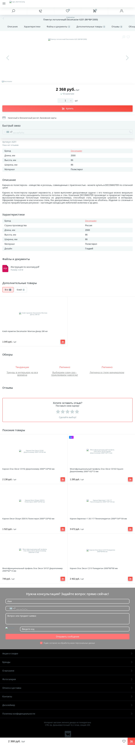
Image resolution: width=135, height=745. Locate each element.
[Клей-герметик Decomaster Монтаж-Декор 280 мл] (33, 313)
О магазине (8, 670)
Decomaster (76, 151)
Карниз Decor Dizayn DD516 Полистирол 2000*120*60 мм (28, 518)
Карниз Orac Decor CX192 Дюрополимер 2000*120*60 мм (28, 469)
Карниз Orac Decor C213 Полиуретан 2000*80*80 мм (94, 568)
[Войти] (121, 11)
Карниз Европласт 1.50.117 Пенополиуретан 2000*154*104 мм (98, 518)
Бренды (6, 662)
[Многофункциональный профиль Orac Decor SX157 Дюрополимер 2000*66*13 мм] (33, 550)
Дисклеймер (8, 705)
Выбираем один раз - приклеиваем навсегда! (64, 374)
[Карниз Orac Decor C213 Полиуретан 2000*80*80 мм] (101, 550)
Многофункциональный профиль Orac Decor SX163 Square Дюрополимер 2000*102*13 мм (96, 470)
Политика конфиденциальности (18, 713)
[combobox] (7, 132)
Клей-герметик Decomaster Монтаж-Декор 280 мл (25, 331)
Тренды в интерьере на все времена (22, 374)
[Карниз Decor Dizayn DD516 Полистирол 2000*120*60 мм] (33, 501)
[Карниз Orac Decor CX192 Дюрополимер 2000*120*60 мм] (33, 451)
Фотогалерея (9, 679)
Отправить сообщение (67, 636)
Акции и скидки (10, 653)
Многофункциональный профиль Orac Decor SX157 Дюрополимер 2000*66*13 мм (32, 569)
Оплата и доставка (11, 687)
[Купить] (63, 342)
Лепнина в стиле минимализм (107, 372)
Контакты (7, 696)
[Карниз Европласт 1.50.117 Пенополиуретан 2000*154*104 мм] (101, 501)
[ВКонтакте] (68, 734)
